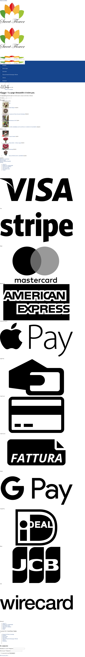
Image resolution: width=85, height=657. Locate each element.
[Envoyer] (0, 99)
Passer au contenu (3, 0)
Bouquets (4, 65)
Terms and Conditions (6, 166)
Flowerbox (4, 71)
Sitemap (4, 627)
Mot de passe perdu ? (4, 655)
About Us (4, 164)
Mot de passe (5, 650)
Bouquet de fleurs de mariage (8, 62)
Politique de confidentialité (7, 165)
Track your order (5, 167)
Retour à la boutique (9, 89)
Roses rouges (5, 68)
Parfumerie (4, 80)
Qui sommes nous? (6, 168)
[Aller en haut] (0, 632)
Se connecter (12, 653)
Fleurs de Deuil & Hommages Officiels (10, 74)
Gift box (4, 77)
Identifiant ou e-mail (6, 648)
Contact (4, 169)
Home (3, 629)
